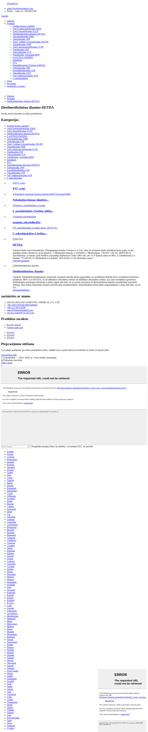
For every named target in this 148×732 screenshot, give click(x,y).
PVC (15, 62)
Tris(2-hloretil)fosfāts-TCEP (25, 31)
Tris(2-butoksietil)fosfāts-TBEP (27, 29)
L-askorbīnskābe (20, 78)
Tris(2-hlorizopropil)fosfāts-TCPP (28, 47)
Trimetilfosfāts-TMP (22, 44)
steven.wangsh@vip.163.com (20, 313)
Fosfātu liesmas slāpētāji (24, 26)
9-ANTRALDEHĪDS (23, 57)
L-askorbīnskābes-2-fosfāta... (30, 233)
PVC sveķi (19, 188)
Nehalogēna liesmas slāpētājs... (31, 199)
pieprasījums (18, 261)
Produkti (11, 23)
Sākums (10, 21)
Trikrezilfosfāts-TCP (22, 52)
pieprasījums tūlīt (9, 355)
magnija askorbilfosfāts (26, 222)
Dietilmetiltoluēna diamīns (28, 271)
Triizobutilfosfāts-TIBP (23, 36)
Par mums (11, 83)
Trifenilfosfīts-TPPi (21, 68)
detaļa (26, 261)
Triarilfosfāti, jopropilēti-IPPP (26, 55)
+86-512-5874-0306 (16, 307)
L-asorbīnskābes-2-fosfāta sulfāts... (33, 211)
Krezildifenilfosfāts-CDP (24, 70)
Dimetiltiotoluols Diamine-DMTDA (29, 65)
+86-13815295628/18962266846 (22, 305)
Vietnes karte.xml (15, 327)
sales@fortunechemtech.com (20, 8)
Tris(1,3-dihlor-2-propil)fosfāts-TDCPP (31, 42)
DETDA (18, 244)
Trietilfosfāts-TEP (21, 49)
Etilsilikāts (17, 60)
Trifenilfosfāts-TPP (21, 39)
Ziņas (9, 81)
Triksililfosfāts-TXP (22, 73)
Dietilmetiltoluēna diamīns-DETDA (29, 34)
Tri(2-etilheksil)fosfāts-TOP (25, 76)
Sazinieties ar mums (16, 86)
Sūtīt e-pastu (6, 363)
